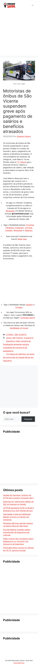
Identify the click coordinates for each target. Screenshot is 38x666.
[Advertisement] (19, 33)
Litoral (8, 338)
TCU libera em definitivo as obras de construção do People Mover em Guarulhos (18, 357)
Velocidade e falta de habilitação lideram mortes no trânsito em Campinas (17, 517)
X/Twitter (30, 225)
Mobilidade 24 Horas (19, 328)
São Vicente (17, 338)
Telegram (28, 230)
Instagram (19, 228)
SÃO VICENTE (20, 335)
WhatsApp (10, 211)
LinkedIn (8, 230)
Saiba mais (22, 239)
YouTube (28, 228)
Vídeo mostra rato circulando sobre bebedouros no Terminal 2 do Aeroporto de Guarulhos (18, 541)
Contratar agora (27, 318)
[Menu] (32, 5)
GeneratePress (19, 663)
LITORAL (9, 335)
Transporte (28, 338)
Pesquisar (28, 419)
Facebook (9, 228)
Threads (18, 307)
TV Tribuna (21, 162)
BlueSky (29, 305)
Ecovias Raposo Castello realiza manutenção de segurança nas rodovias (16, 532)
